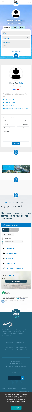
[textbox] (6, 38)
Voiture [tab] (8, 258)
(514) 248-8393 (9, 105)
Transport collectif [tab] (11, 253)
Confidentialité (11, 388)
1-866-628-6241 (10, 102)
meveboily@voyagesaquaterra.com (16, 108)
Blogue (4, 388)
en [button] (30, 2)
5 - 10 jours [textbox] (6, 47)
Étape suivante (16, 281)
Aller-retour (5, 230)
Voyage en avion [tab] (11, 225)
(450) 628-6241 (9, 99)
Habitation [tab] (9, 263)
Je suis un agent (5, 272)
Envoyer (16, 143)
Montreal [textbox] (5, 34)
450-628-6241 (16, 361)
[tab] (7, 27)
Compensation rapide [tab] (13, 268)
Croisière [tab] (8, 248)
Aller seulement (14, 230)
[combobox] (16, 34)
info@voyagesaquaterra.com (16, 366)
